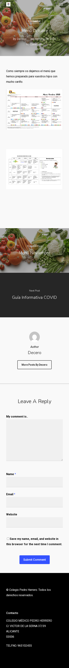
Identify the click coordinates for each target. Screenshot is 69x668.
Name (11, 474)
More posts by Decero (34, 364)
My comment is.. (17, 416)
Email (10, 494)
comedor (34, 21)
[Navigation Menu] (61, 4)
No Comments (35, 44)
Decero (21, 39)
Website (11, 514)
